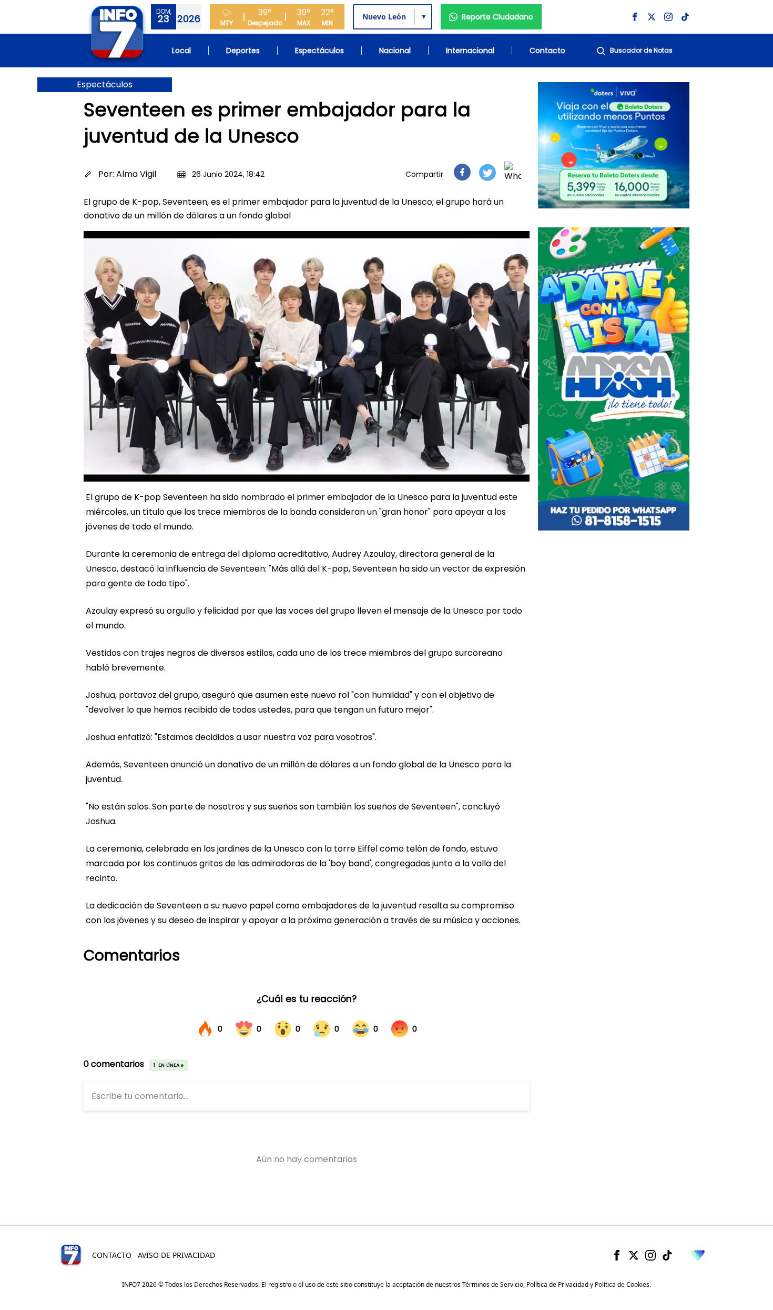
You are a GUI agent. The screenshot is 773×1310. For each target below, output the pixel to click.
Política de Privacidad (557, 1284)
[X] (633, 1255)
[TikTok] (667, 1255)
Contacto (547, 50)
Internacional (470, 50)
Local (181, 50)
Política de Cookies (622, 1284)
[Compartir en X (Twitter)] (487, 172)
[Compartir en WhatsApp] (512, 172)
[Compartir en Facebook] (462, 172)
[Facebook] (617, 1255)
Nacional (395, 50)
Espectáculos (319, 50)
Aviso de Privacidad (176, 1255)
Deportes (243, 50)
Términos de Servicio (492, 1284)
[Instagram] (650, 1255)
